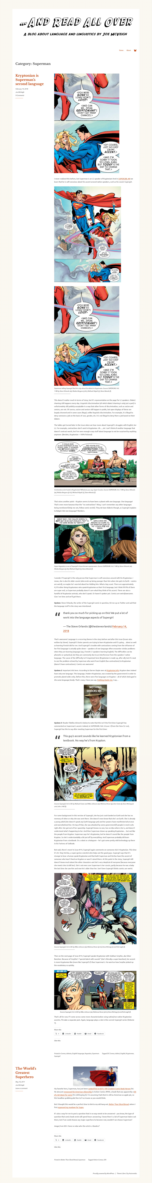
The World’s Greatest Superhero (25, 1073)
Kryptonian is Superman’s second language (29, 80)
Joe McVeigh (19, 92)
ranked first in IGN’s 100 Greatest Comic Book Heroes (109, 1088)
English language (78, 1053)
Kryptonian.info (113, 670)
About (129, 50)
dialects (68, 1053)
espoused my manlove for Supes (71, 1107)
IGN (105, 1160)
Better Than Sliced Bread (119, 1104)
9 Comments (19, 95)
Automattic (133, 1173)
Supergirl (57, 1056)
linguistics (88, 1053)
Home (121, 50)
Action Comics (98, 1160)
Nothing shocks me (104, 680)
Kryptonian (130, 1053)
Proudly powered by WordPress (103, 1173)
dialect (117, 1053)
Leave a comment (21, 1088)
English (122, 1053)
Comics (63, 1053)
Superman (95, 1053)
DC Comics (110, 1053)
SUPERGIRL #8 (124, 178)
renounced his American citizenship (78, 1092)
